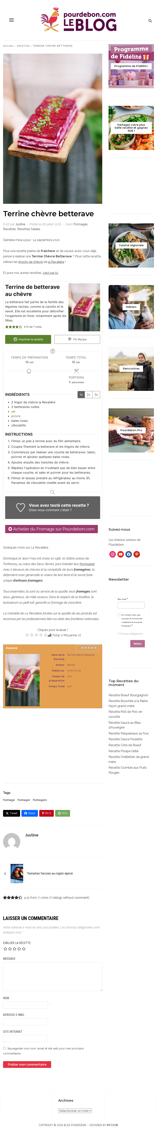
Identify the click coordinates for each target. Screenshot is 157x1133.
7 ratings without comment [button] (69, 897)
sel (13, 411)
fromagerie (87, 564)
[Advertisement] (52, 742)
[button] (11, 20)
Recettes (23, 46)
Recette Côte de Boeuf (125, 745)
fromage (9, 799)
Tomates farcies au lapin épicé (50, 873)
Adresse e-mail (14, 1015)
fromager (23, 799)
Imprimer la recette (30, 339)
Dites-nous (37, 510)
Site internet (12, 1032)
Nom (6, 998)
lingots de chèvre (30, 262)
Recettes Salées (28, 229)
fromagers (40, 799)
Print (64, 813)
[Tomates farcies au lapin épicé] (17, 873)
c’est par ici (50, 273)
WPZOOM (112, 1125)
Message (9, 959)
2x (88, 394)
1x (81, 394)
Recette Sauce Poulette (125, 739)
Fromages (80, 224)
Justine (20, 224)
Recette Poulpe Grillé (123, 751)
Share (31, 813)
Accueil (8, 46)
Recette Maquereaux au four (129, 733)
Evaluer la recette (17, 943)
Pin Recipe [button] (80, 339)
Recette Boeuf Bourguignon (128, 695)
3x (96, 394)
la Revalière (56, 262)
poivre (15, 416)
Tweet (13, 813)
